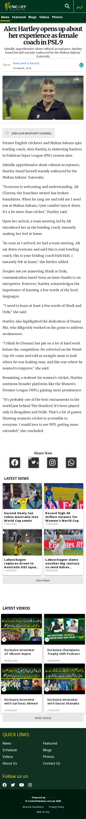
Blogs (32, 17)
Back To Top (43, 811)
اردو (79, 6)
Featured (19, 17)
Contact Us (51, 763)
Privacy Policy (56, 806)
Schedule (10, 750)
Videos (44, 17)
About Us (10, 763)
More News (43, 580)
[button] (28, 133)
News (5, 17)
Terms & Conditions (33, 806)
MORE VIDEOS (43, 718)
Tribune (50, 797)
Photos (57, 17)
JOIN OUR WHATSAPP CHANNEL (31, 133)
